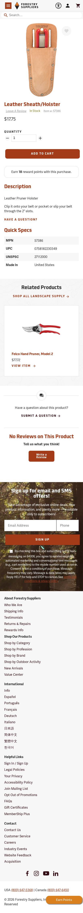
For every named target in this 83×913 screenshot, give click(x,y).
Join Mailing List (16, 789)
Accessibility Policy (18, 782)
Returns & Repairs (17, 624)
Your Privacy (13, 776)
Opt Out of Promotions (20, 795)
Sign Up (42, 539)
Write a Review (41, 456)
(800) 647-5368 (22, 890)
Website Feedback (17, 855)
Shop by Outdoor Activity (22, 662)
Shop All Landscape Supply (39, 296)
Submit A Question (38, 416)
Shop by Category (17, 643)
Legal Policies (14, 770)
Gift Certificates (16, 807)
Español (10, 697)
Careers (10, 842)
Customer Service (17, 836)
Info (7, 690)
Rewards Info (13, 630)
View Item (22, 366)
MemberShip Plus (17, 814)
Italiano (9, 722)
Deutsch (10, 716)
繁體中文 (10, 741)
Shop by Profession (18, 649)
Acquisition (12, 861)
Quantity (13, 132)
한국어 (9, 747)
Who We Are (13, 605)
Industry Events (15, 849)
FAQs (8, 801)
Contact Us (12, 830)
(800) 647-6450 (58, 890)
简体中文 (10, 735)
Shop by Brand (14, 655)
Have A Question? (20, 219)
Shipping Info (13, 611)
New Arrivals (13, 668)
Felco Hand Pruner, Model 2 (32, 354)
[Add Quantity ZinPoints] (40, 138)
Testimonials (13, 617)
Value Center (13, 674)
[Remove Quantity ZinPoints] (7, 138)
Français (10, 709)
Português (11, 703)
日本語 (9, 728)
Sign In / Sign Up (16, 763)
